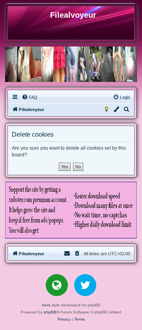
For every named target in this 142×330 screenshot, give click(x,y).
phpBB (50, 312)
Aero (46, 305)
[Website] (57, 285)
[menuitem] (29, 97)
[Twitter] (85, 285)
